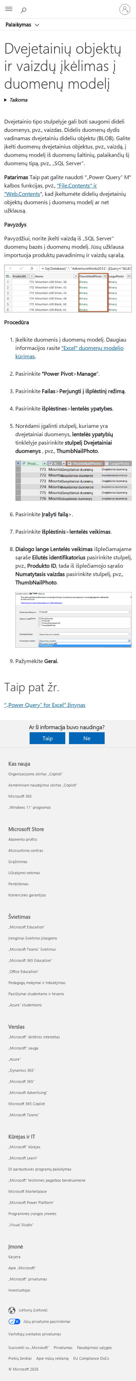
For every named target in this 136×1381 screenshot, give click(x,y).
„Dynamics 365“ (21, 1070)
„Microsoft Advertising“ (27, 1092)
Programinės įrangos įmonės (32, 1213)
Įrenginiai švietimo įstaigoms (32, 938)
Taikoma (18, 99)
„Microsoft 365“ (21, 1081)
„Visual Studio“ (20, 1224)
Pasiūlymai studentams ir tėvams (36, 993)
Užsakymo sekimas (24, 872)
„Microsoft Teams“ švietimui (32, 949)
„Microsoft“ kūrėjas (24, 1146)
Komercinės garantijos (27, 894)
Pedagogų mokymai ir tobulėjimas (37, 982)
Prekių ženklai (20, 1358)
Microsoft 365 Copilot (26, 1103)
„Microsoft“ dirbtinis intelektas (34, 1036)
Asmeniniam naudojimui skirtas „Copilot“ (42, 785)
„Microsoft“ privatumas (27, 1279)
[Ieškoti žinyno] (24, 9)
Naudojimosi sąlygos (94, 1347)
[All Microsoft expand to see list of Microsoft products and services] (8, 9)
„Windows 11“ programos (29, 807)
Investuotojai (19, 1290)
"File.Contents (73, 185)
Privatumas (63, 1347)
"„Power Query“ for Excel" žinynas (44, 704)
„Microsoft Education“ (26, 926)
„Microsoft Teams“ (23, 1114)
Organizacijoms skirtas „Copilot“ (35, 773)
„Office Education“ (23, 971)
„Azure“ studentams (25, 1004)
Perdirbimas (18, 883)
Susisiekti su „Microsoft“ (28, 1347)
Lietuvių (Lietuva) (33, 1309)
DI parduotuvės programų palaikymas (39, 1169)
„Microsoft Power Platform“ (31, 1202)
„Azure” (14, 1059)
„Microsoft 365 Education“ (30, 960)
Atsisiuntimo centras (25, 850)
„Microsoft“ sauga (23, 1048)
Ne (86, 738)
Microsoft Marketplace (27, 1191)
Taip (48, 738)
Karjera (14, 1256)
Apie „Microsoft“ (22, 1267)
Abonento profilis (22, 839)
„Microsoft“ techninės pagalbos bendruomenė (46, 1180)
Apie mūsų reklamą (52, 1358)
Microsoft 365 (20, 796)
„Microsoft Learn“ (23, 1157)
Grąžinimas (18, 861)
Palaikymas (19, 24)
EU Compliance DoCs (91, 1358)
